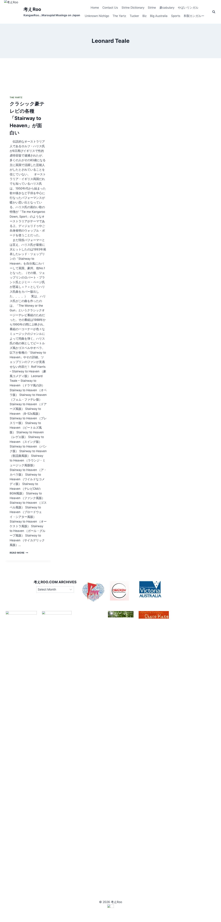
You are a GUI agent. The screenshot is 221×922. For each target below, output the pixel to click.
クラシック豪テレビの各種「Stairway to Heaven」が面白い (27, 118)
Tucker (134, 16)
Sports (175, 16)
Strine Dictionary (133, 7)
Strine (152, 7)
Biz (144, 16)
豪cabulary (167, 7)
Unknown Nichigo (97, 16)
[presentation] (28, 74)
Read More (19, 552)
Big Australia (158, 16)
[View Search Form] (214, 12)
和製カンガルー (194, 16)
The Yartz (119, 16)
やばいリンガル (188, 7)
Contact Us (110, 7)
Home (95, 7)
